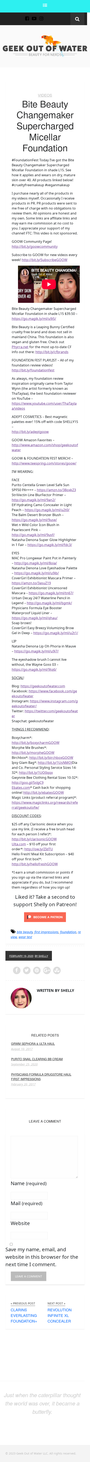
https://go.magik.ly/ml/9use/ (34, 520)
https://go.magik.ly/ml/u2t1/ (55, 633)
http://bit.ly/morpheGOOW (33, 752)
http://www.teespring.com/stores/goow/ (44, 463)
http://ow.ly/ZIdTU (38, 849)
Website (20, 1223)
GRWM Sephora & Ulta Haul (33, 1044)
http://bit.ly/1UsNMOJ (55, 762)
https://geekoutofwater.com (43, 686)
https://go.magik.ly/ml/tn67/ (51, 593)
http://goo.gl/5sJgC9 (28, 782)
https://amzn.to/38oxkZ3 (56, 490)
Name (28, 1183)
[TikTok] (48, 16)
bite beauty (25, 932)
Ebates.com (21, 787)
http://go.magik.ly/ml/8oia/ (35, 563)
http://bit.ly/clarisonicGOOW (34, 839)
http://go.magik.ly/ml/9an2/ (33, 500)
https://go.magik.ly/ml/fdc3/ (49, 544)
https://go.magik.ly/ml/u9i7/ (36, 651)
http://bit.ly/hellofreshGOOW (35, 864)
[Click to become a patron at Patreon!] (45, 916)
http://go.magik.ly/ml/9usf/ (33, 535)
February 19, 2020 (21, 956)
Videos (45, 95)
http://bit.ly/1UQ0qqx (36, 772)
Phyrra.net (20, 347)
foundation (68, 932)
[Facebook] (27, 16)
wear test (25, 937)
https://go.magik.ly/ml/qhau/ (35, 618)
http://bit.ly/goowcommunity (35, 246)
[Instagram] (41, 16)
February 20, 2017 (23, 1084)
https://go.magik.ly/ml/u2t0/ (47, 510)
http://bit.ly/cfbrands (51, 352)
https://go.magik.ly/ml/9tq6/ (34, 669)
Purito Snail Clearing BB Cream (37, 1059)
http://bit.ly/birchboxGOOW (51, 757)
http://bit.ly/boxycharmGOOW (35, 742)
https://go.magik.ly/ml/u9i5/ (34, 318)
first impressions (46, 932)
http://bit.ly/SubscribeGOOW (44, 260)
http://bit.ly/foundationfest (33, 370)
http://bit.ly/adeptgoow (30, 431)
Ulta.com (19, 844)
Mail (26, 1203)
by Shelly (41, 956)
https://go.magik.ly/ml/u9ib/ (36, 573)
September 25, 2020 (24, 1064)
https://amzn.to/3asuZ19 (31, 583)
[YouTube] (34, 16)
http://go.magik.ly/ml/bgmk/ (49, 603)
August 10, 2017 (22, 1049)
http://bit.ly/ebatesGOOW (43, 792)
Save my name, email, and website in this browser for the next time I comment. (41, 1257)
